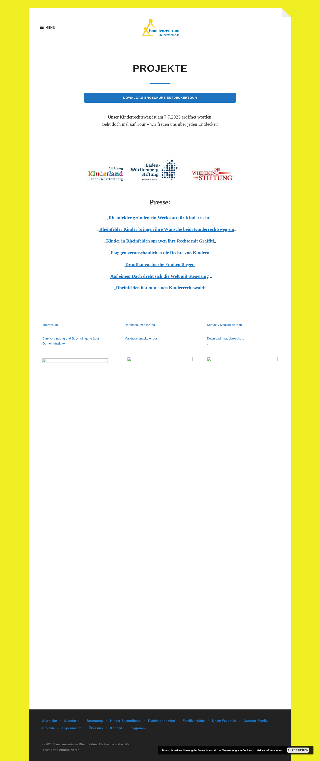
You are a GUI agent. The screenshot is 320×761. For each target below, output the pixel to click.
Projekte (48, 728)
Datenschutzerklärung (140, 324)
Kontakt (212, 324)
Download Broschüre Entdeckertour (160, 97)
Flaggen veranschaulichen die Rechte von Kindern (160, 252)
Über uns (96, 728)
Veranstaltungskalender (141, 338)
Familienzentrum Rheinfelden (75, 744)
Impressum (50, 324)
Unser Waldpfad (224, 721)
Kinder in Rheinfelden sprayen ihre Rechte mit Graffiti (160, 241)
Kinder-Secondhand (125, 721)
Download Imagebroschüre (225, 338)
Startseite (49, 721)
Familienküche (194, 721)
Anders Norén (69, 749)
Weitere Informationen (269, 750)
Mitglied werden (231, 324)
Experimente (71, 728)
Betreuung (95, 721)
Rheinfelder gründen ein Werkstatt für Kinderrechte (160, 217)
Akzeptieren (298, 750)
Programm (138, 728)
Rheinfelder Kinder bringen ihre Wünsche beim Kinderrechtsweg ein (166, 229)
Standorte (71, 721)
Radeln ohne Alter (161, 721)
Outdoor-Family (256, 721)
